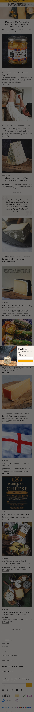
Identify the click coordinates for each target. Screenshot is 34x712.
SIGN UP (25, 361)
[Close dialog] (33, 346)
